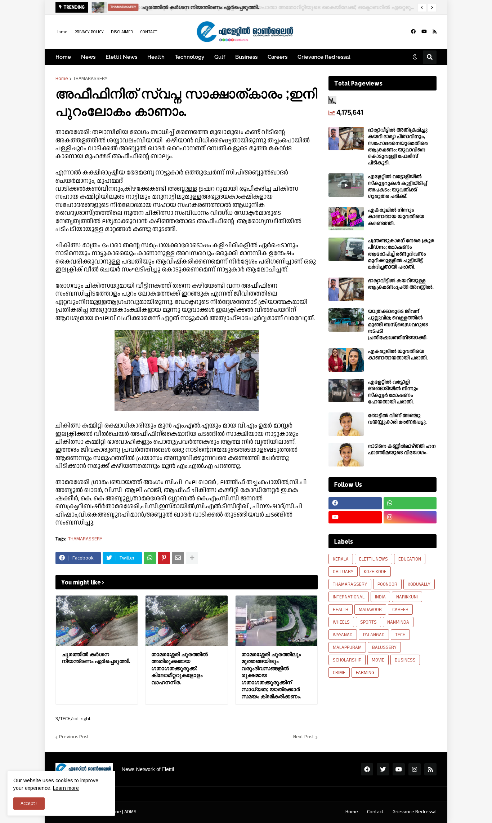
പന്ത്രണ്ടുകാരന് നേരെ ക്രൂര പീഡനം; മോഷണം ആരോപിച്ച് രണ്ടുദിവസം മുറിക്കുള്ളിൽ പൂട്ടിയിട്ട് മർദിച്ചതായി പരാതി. (401, 254)
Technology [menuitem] (189, 57)
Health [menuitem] (156, 57)
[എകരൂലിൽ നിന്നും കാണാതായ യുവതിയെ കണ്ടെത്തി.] (346, 218)
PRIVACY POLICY (89, 32)
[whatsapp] (410, 503)
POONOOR (387, 584)
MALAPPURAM (347, 647)
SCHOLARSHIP (347, 660)
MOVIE (378, 660)
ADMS (130, 811)
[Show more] (192, 558)
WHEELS (341, 622)
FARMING (365, 672)
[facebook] (413, 31)
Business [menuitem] (246, 57)
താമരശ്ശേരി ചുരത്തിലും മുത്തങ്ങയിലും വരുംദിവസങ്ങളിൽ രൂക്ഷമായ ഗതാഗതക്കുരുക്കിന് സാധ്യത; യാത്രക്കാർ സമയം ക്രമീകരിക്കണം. (271, 675)
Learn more (66, 788)
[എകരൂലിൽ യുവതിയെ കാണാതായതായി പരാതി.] (346, 360)
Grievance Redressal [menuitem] (324, 57)
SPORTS (368, 622)
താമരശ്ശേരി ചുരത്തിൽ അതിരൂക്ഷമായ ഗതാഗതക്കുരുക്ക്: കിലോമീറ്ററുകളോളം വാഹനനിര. (179, 668)
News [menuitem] (88, 57)
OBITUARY (343, 571)
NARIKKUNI (407, 597)
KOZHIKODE (375, 571)
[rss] (435, 31)
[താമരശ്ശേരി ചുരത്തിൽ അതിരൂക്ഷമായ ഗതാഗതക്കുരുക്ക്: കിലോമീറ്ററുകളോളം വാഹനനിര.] (186, 621)
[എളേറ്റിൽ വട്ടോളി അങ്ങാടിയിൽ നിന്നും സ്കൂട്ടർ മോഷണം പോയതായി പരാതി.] (346, 390)
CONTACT (148, 32)
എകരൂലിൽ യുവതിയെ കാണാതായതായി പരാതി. (398, 354)
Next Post (303, 737)
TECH (400, 635)
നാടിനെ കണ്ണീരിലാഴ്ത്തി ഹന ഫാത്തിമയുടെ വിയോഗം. (402, 449)
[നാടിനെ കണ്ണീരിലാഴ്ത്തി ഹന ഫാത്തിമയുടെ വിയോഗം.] (346, 454)
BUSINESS (405, 660)
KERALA (341, 559)
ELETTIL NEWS (373, 559)
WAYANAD (343, 635)
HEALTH (340, 609)
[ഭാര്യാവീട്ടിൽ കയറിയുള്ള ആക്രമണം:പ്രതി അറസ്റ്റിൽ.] (346, 289)
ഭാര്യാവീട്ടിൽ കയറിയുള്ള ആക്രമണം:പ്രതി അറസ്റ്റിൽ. (401, 284)
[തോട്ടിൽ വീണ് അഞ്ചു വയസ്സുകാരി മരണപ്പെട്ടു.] (346, 424)
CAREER (400, 609)
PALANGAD (374, 635)
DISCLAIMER (122, 32)
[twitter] (383, 769)
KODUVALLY (419, 584)
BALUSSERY (384, 647)
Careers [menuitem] (277, 57)
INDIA (380, 597)
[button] (421, 7)
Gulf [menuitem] (219, 57)
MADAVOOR (370, 609)
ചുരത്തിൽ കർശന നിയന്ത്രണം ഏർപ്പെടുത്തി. (199, 7)
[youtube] (424, 31)
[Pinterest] (164, 558)
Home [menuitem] (63, 57)
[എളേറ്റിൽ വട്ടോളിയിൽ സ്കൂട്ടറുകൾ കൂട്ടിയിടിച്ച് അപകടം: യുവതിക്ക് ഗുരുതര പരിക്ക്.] (346, 185)
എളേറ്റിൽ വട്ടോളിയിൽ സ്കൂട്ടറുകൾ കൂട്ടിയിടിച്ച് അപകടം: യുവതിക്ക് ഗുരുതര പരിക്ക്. (397, 186)
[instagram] (410, 517)
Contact (375, 811)
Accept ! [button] (29, 803)
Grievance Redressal (415, 811)
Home (61, 32)
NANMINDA (398, 622)
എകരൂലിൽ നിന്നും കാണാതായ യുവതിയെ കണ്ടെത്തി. (396, 217)
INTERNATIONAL (348, 597)
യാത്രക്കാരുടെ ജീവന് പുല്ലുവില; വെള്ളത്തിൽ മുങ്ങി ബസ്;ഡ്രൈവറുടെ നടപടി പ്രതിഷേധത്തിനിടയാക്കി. (398, 324)
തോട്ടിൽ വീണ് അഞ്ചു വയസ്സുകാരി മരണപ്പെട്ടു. (397, 418)
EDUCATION (409, 559)
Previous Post (74, 737)
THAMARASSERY (90, 78)
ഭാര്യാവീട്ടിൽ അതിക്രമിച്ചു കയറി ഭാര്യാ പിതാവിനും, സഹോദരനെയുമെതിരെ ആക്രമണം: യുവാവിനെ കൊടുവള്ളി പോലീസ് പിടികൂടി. (398, 146)
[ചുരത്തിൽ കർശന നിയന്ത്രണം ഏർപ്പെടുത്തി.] (97, 7)
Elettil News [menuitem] (121, 57)
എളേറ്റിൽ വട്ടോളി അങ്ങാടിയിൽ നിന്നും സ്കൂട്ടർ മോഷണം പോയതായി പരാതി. (393, 392)
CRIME (339, 672)
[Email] (178, 558)
